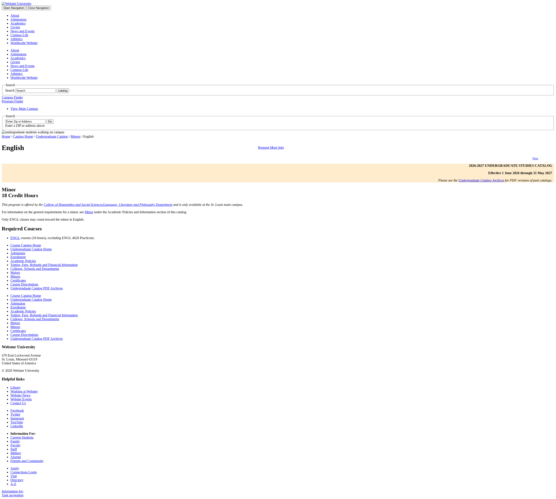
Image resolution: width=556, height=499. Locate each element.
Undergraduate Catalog (52, 136)
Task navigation (12, 495)
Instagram (17, 418)
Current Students (21, 437)
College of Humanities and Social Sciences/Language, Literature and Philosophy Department (108, 205)
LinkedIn (16, 426)
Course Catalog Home (25, 245)
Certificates (18, 280)
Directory (16, 480)
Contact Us (18, 403)
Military (15, 453)
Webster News (20, 395)
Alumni (15, 457)
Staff (13, 449)
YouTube (16, 422)
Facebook (17, 410)
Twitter (15, 414)
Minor (89, 212)
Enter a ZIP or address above (25, 125)
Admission (17, 253)
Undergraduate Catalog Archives (481, 180)
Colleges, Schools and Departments (34, 269)
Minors (75, 136)
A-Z (13, 484)
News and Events (22, 31)
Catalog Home (23, 136)
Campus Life (19, 35)
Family (15, 441)
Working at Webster (24, 391)
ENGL (15, 238)
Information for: (12, 491)
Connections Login (23, 472)
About (14, 15)
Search (10, 90)
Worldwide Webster (24, 43)
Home (6, 136)
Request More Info (271, 147)
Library (15, 387)
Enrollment (18, 257)
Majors (15, 272)
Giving (15, 27)
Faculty (15, 445)
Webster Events (21, 399)
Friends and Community (27, 461)
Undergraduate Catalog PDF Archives (36, 288)
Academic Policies (23, 261)
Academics (18, 23)
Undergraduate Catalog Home (31, 249)
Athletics (16, 39)
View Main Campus (24, 109)
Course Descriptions (24, 284)
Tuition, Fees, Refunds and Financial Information (44, 265)
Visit (13, 476)
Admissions (18, 19)
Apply (14, 468)
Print (535, 158)
